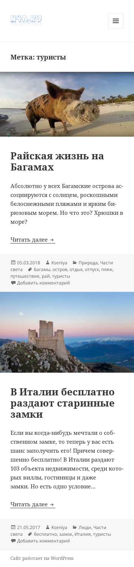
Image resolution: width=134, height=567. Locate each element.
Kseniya (59, 262)
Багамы (42, 269)
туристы (61, 276)
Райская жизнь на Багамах (57, 161)
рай (46, 276)
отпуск (92, 269)
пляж (106, 269)
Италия (82, 534)
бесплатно (45, 534)
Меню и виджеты (116, 28)
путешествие (24, 276)
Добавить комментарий (43, 283)
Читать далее (32, 239)
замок (65, 534)
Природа (88, 262)
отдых (76, 269)
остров (59, 269)
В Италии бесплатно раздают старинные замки (62, 403)
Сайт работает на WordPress (41, 558)
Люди (85, 527)
